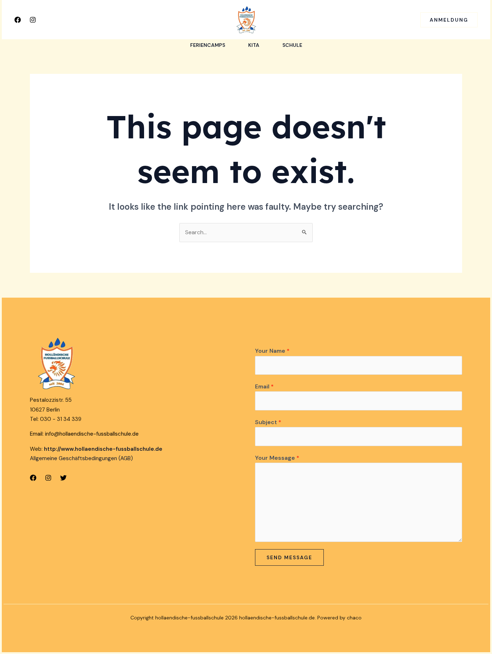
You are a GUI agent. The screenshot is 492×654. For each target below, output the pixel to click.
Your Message (277, 458)
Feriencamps (207, 45)
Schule (292, 45)
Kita (253, 45)
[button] (449, 19)
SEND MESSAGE (289, 557)
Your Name (272, 351)
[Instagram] (33, 20)
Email (264, 386)
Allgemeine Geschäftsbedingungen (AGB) (81, 458)
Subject (268, 422)
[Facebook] (17, 20)
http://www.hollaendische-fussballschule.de (103, 449)
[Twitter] (63, 478)
